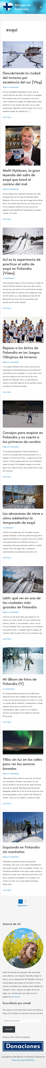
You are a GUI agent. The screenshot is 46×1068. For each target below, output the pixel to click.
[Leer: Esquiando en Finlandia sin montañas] (23, 827)
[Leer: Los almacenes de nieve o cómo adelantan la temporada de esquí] (23, 497)
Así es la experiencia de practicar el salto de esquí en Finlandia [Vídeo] (22, 266)
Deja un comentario (11, 87)
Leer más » (7, 117)
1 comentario (8, 528)
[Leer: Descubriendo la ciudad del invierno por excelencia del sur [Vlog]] (23, 54)
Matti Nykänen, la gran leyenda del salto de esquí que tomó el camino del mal (21, 177)
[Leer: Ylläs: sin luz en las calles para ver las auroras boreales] (23, 742)
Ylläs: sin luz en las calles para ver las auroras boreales (22, 764)
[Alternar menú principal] (41, 7)
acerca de (15, 997)
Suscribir (8, 1029)
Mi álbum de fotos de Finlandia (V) (20, 681)
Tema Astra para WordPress (23, 1060)
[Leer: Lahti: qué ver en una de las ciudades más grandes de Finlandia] (23, 579)
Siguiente (23, 905)
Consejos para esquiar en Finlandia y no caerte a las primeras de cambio (23, 437)
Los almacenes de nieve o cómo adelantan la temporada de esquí (23, 518)
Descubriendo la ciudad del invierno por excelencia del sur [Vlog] (22, 77)
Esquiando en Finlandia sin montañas (21, 849)
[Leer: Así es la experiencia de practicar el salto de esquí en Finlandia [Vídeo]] (23, 241)
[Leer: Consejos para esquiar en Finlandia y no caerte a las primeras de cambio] (23, 414)
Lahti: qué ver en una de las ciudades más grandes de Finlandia (22, 602)
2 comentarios (8, 278)
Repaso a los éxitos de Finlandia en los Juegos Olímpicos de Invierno (21, 352)
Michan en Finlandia (23, 7)
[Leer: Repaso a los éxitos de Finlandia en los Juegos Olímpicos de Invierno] (23, 330)
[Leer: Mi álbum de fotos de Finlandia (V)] (23, 661)
